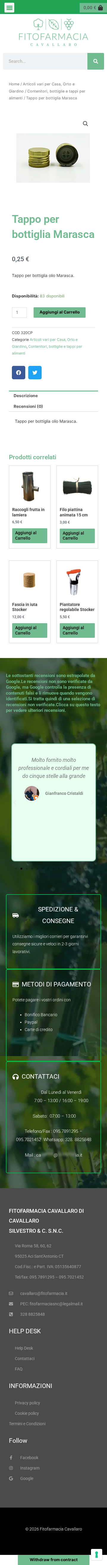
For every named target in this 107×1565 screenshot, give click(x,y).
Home (14, 84)
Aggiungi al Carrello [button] (26, 535)
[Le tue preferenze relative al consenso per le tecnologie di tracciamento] (96, 1554)
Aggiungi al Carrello (60, 312)
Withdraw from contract (54, 1559)
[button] (9, 7)
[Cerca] (95, 61)
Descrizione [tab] (26, 395)
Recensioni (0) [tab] (28, 406)
